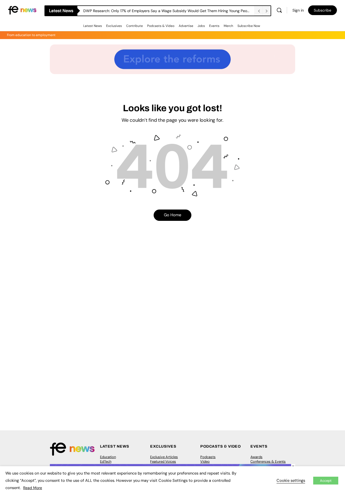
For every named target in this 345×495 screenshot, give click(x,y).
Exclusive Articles (164, 457)
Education (108, 457)
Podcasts (208, 457)
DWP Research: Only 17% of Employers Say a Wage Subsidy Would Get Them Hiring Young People (168, 10)
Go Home (172, 215)
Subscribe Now (248, 26)
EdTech (105, 461)
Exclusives (114, 26)
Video (205, 461)
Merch (228, 26)
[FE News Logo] (22, 10)
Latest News (92, 26)
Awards (256, 457)
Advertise (186, 26)
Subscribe (322, 10)
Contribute (134, 26)
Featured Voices (163, 461)
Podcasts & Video (160, 26)
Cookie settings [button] (291, 480)
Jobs (201, 26)
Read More (32, 487)
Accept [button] (326, 480)
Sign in (298, 10)
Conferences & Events (268, 461)
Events (214, 26)
